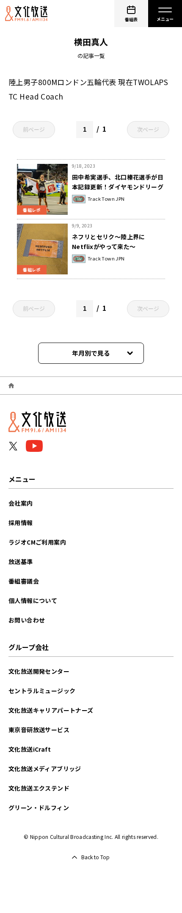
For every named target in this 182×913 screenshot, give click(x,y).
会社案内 (20, 503)
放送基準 (20, 561)
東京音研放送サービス (38, 729)
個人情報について (32, 600)
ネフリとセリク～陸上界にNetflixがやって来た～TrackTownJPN (108, 246)
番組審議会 (23, 581)
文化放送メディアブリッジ (44, 768)
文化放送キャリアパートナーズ (51, 710)
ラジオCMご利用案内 (37, 542)
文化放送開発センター (38, 671)
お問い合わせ (26, 620)
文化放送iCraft (29, 749)
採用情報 (20, 522)
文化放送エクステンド (38, 788)
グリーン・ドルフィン (38, 807)
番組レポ (32, 210)
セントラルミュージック (41, 690)
